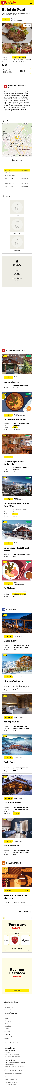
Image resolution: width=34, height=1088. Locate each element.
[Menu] (31, 3)
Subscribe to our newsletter (13, 1074)
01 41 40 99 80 (14, 1043)
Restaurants (8, 1016)
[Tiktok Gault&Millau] (16, 1070)
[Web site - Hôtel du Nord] (6, 65)
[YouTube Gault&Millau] (19, 1070)
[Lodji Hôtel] (17, 754)
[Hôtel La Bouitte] (17, 795)
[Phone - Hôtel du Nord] (3, 65)
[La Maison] (17, 579)
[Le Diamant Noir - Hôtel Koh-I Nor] (17, 497)
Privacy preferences (11, 1079)
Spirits (7, 1023)
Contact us (8, 1045)
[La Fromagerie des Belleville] (17, 454)
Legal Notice (9, 1007)
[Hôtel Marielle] (17, 837)
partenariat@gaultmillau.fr (13, 1056)
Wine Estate (8, 1026)
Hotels (7, 1028)
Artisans (7, 1031)
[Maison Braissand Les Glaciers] (17, 886)
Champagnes (9, 1021)
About (6, 1005)
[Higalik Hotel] (17, 632)
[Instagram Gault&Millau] (8, 1070)
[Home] (11, 2)
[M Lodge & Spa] (17, 713)
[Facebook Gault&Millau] (5, 1070)
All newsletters (9, 1077)
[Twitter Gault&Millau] (11, 1070)
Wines (7, 1018)
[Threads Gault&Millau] (21, 1070)
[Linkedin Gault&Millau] (13, 1070)
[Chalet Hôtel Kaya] (17, 673)
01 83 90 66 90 (9, 1064)
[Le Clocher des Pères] (17, 412)
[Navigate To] (17, 141)
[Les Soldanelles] (17, 372)
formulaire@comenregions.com (15, 1066)
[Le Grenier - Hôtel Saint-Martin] (17, 539)
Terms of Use (9, 1010)
